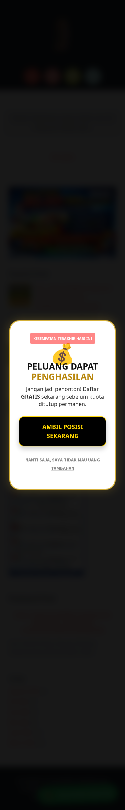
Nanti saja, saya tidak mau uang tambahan (62, 464)
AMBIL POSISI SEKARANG (62, 431)
